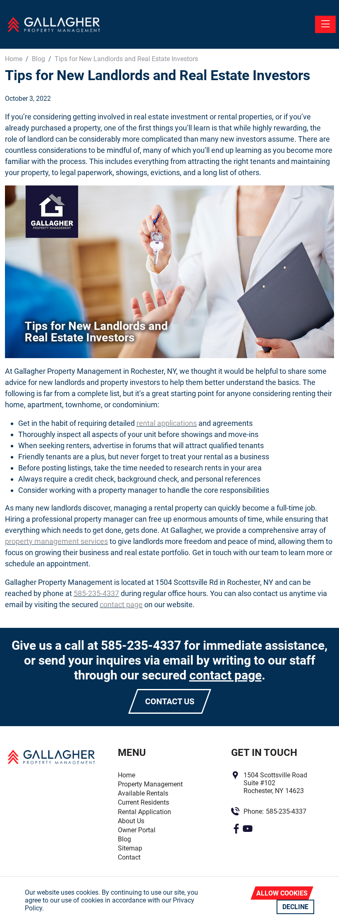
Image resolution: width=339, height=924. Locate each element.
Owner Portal (136, 830)
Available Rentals (143, 793)
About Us (131, 821)
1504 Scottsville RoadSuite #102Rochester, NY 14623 (275, 783)
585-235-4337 (96, 593)
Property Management (150, 784)
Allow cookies (282, 893)
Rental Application (144, 812)
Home (126, 775)
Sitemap (130, 848)
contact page (121, 604)
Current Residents (143, 802)
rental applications (166, 423)
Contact (129, 857)
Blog (124, 839)
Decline (295, 907)
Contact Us (169, 701)
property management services (56, 541)
